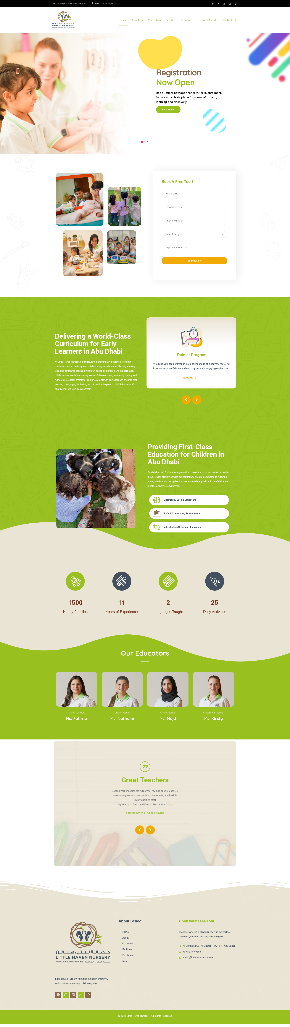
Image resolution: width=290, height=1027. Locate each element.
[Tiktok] (81, 996)
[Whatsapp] (88, 996)
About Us (137, 20)
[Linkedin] (73, 996)
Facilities (171, 20)
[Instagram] (66, 996)
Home (123, 20)
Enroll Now (168, 109)
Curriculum (154, 20)
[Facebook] (58, 996)
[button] (186, 406)
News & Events (208, 20)
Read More (191, 382)
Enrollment (188, 20)
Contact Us (229, 20)
